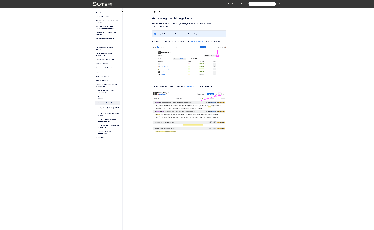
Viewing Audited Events (102, 76)
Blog (242, 3)
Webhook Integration (102, 80)
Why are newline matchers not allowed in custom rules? (108, 126)
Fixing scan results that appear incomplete (104, 132)
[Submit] (250, 3)
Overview (98, 12)
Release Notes (100, 137)
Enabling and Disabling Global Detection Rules (104, 54)
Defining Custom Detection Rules (105, 59)
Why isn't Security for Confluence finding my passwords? (107, 120)
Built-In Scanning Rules (102, 16)
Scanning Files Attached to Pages (105, 67)
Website (237, 3)
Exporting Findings (101, 72)
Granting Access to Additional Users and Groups (106, 33)
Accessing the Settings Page (106, 103)
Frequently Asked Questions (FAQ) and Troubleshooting (106, 85)
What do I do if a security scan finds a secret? (108, 97)
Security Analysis (189, 86)
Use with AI (158, 12)
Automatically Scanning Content (105, 38)
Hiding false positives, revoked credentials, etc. (104, 48)
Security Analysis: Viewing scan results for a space (107, 21)
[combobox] (262, 4)
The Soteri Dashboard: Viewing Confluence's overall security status (105, 27)
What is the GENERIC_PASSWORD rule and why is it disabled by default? (108, 108)
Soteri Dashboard (197, 41)
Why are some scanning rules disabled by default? (108, 114)
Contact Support (228, 3)
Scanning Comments (102, 43)
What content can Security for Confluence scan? (106, 91)
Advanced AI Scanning (102, 63)
